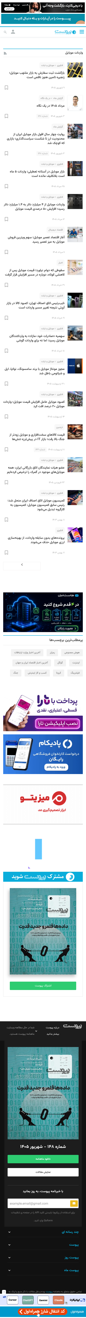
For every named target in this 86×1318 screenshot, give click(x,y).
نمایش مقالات (43, 1172)
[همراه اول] (43, 1311)
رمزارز (52, 653)
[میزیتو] (43, 804)
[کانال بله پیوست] (43, 19)
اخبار (60, 263)
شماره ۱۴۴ (40, 449)
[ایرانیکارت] (43, 1300)
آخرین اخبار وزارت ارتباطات (27, 653)
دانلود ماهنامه (43, 1159)
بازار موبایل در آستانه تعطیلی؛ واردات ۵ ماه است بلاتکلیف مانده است (37, 174)
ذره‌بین (59, 427)
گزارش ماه (58, 98)
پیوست (49, 1291)
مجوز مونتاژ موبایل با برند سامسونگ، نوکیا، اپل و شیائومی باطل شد (35, 371)
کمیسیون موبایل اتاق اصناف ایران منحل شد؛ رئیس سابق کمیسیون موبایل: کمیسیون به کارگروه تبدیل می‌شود (36, 505)
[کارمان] (43, 849)
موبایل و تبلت (47, 65)
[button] (82, 31)
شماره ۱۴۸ (43, 116)
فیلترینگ (75, 673)
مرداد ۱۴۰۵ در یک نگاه (51, 105)
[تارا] (43, 711)
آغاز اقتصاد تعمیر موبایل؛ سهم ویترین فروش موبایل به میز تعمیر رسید (36, 239)
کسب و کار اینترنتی (37, 673)
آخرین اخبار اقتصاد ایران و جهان (32, 663)
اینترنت (76, 663)
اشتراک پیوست (43, 986)
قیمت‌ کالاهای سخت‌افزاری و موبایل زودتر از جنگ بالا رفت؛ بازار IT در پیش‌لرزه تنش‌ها (37, 437)
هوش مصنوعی (72, 653)
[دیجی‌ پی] (43, 7)
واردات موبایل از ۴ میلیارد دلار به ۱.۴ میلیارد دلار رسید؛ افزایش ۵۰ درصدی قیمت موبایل (34, 207)
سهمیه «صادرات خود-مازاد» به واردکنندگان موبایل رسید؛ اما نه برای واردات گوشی (37, 338)
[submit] (74, 1203)
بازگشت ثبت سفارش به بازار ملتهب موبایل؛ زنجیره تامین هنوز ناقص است (37, 75)
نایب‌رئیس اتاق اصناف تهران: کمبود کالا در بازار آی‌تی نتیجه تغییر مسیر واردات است (35, 305)
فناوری (60, 65)
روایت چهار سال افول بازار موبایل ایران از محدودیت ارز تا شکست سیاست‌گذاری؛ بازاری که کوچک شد (36, 139)
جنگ (15, 673)
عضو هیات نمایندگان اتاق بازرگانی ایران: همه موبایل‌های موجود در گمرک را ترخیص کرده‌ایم (36, 470)
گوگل (60, 663)
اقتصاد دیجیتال (55, 230)
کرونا (58, 673)
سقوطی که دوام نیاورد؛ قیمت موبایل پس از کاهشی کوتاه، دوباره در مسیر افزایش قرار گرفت (35, 272)
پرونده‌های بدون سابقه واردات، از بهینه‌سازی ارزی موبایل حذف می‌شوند (36, 540)
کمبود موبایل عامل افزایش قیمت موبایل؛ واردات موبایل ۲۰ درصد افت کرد (34, 404)
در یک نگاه (45, 98)
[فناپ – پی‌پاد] (43, 754)
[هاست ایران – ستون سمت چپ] (43, 612)
